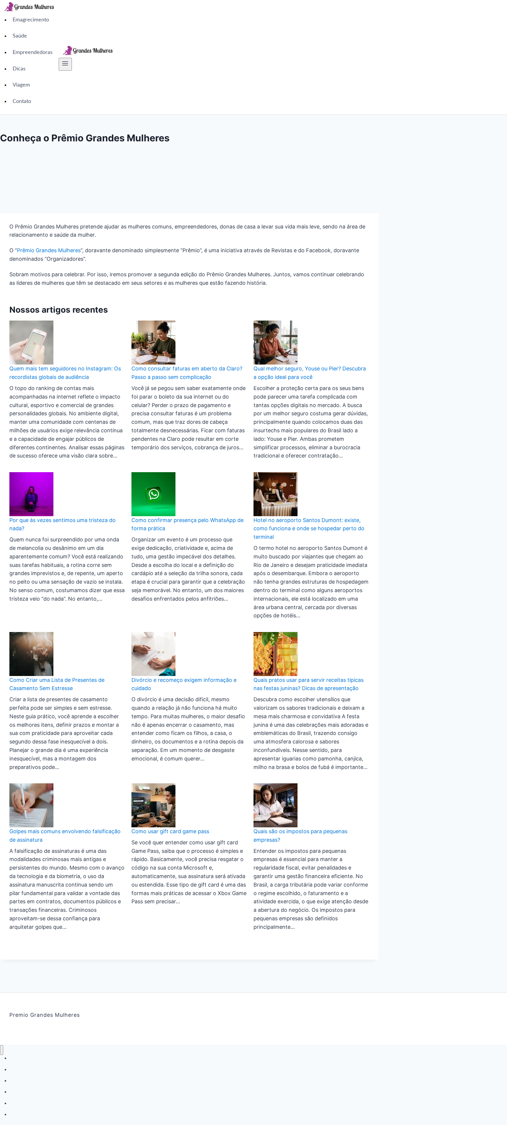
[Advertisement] (312, 57)
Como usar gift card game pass (170, 831)
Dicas (19, 69)
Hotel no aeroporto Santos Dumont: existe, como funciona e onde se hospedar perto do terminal (309, 528)
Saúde (20, 36)
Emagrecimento (31, 20)
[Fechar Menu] (1, 1050)
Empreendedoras (33, 52)
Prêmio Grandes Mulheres (49, 250)
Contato (22, 101)
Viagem (21, 85)
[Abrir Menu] (65, 64)
